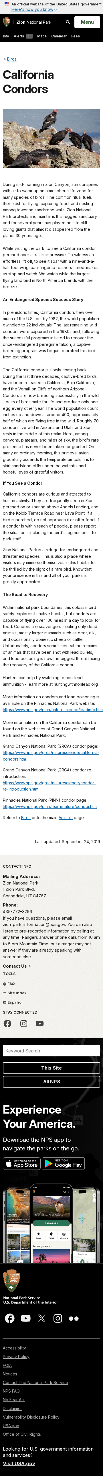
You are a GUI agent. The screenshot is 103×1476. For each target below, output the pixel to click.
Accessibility (14, 1347)
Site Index (17, 992)
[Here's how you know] (51, 7)
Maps (42, 36)
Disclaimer (12, 1408)
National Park (34, 22)
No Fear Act (14, 1399)
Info (6, 36)
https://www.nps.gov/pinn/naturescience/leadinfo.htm (53, 709)
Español (15, 1002)
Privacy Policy (16, 1356)
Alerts (22, 36)
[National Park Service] (6, 22)
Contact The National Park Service (35, 1382)
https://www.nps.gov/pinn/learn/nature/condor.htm (50, 806)
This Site (51, 1068)
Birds (26, 817)
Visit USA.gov (19, 1463)
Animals (66, 817)
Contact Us (15, 966)
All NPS (51, 1081)
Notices (10, 1373)
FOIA (7, 1365)
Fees (75, 36)
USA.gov (11, 1425)
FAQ (11, 983)
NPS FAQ (11, 1391)
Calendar (59, 36)
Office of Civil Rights (22, 1434)
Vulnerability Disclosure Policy (31, 1417)
